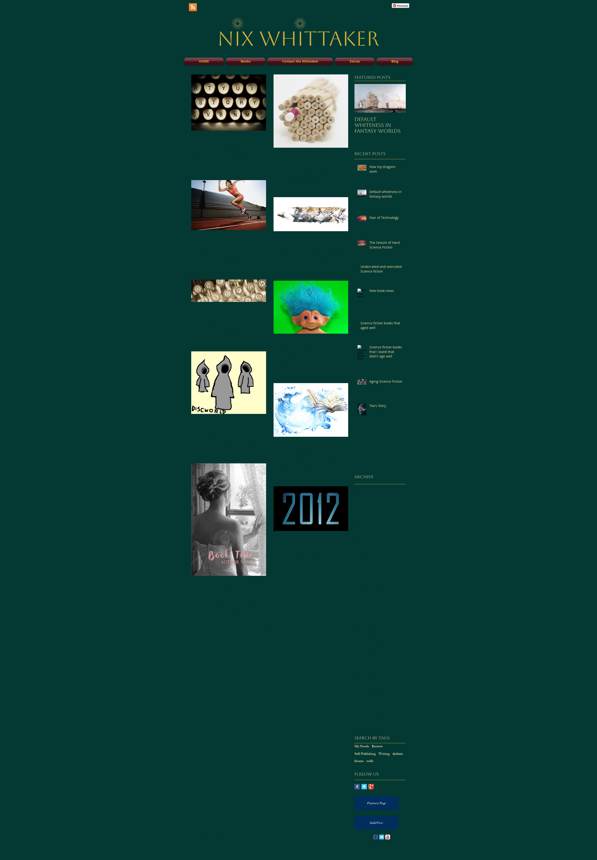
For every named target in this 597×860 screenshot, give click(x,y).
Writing (384, 754)
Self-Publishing (365, 754)
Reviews (377, 747)
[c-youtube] (387, 837)
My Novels (361, 747)
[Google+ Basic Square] (371, 786)
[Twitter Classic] (381, 837)
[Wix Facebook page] (375, 837)
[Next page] (284, 626)
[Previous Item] (362, 98)
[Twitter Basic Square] (364, 786)
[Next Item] (398, 98)
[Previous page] (255, 626)
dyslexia (397, 754)
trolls (369, 761)
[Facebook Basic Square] (357, 786)
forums (359, 761)
